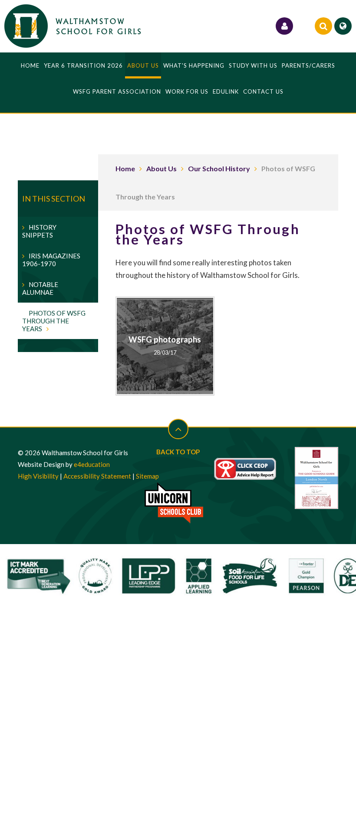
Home (125, 168)
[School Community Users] (284, 26)
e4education (92, 464)
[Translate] (343, 26)
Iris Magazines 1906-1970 (51, 259)
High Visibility (38, 476)
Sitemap (147, 476)
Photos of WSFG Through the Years (54, 321)
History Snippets (39, 231)
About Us (161, 168)
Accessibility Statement (97, 476)
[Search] (323, 26)
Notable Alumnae (40, 288)
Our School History (219, 168)
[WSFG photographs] (165, 346)
